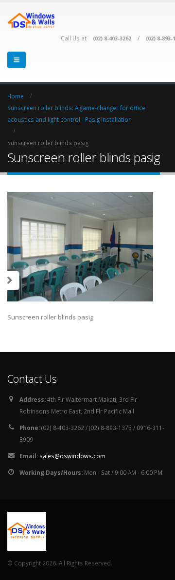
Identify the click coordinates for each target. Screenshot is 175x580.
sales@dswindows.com (72, 456)
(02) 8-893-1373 (110, 427)
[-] (31, 20)
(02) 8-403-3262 (112, 38)
